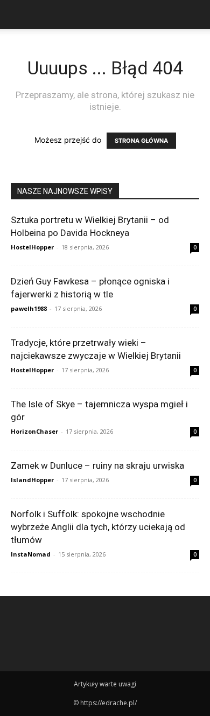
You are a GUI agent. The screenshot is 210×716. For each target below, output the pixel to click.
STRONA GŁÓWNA (141, 140)
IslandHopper (32, 480)
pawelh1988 (29, 308)
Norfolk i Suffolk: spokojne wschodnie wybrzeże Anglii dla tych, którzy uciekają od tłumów (98, 527)
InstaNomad (31, 554)
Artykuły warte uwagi (105, 684)
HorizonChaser (34, 431)
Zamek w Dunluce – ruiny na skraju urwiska (97, 465)
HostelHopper (32, 247)
